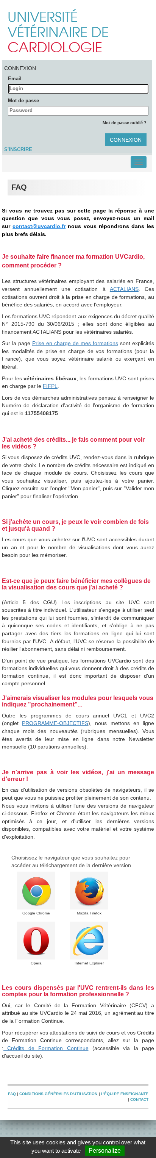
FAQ (12, 1094)
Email (15, 78)
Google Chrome (36, 913)
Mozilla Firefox (89, 913)
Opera (36, 963)
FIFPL (50, 386)
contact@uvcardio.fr (39, 226)
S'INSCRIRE (18, 149)
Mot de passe (23, 100)
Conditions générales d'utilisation (58, 1094)
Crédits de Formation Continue (46, 1048)
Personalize (105, 1150)
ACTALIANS (124, 289)
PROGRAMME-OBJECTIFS (55, 723)
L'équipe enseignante (124, 1094)
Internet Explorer (89, 963)
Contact (139, 1099)
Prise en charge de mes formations (75, 343)
